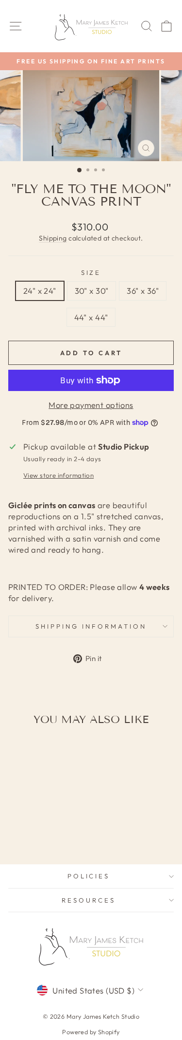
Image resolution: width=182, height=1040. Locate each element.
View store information (58, 475)
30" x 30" (92, 291)
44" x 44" (91, 317)
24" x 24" (39, 291)
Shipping (52, 238)
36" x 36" (143, 291)
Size (91, 272)
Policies (88, 876)
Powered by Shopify (90, 1032)
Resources (89, 900)
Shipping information (91, 626)
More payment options (91, 405)
